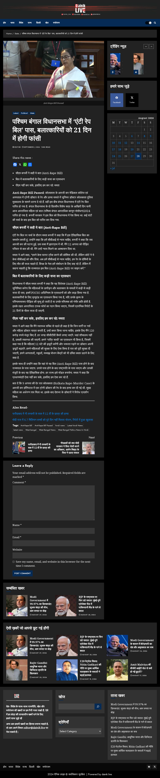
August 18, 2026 (89, 679)
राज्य (30, 22)
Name (17, 525)
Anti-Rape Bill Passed (44, 425)
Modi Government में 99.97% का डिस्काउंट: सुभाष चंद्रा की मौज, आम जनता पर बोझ (41, 604)
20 (132, 149)
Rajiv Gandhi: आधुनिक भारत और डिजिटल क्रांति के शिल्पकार (39, 668)
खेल (46, 22)
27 (132, 156)
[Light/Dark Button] (148, 22)
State (32, 113)
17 (113, 149)
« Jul (112, 168)
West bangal (30, 429)
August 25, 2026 (88, 615)
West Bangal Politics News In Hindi (73, 429)
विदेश (21, 22)
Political (24, 113)
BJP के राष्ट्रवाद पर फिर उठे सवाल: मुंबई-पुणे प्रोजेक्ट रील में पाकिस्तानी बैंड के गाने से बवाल (90, 604)
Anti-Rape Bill (26, 425)
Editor (18, 147)
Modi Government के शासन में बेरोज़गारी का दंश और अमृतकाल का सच (142, 643)
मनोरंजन (56, 22)
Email (16, 537)
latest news (18, 429)
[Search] (155, 23)
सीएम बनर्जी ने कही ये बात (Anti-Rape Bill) (39, 173)
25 (119, 156)
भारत (12, 22)
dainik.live (107, 774)
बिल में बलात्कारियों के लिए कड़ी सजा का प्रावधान (40, 179)
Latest (15, 113)
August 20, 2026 (39, 677)
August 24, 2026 (139, 651)
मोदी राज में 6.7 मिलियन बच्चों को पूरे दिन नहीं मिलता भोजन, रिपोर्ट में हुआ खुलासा (52, 420)
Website (17, 549)
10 (113, 143)
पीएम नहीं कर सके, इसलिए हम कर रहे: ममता (37, 185)
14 (138, 143)
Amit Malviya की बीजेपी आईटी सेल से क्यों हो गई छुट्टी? (141, 668)
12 (125, 143)
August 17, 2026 (139, 675)
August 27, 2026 (39, 615)
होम (4, 22)
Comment (19, 482)
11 (119, 143)
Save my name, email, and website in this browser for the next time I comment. (53, 563)
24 (113, 156)
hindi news (60, 425)
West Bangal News (47, 429)
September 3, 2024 (32, 147)
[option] (120, 65)
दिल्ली (38, 22)
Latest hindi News (75, 425)
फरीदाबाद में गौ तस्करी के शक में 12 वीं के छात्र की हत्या (40, 413)
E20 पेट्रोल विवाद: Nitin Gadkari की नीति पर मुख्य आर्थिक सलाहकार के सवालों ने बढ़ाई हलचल (90, 668)
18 (119, 149)
